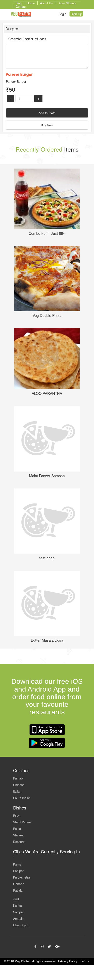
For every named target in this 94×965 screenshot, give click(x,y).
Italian (17, 791)
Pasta (17, 828)
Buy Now (47, 125)
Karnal (17, 864)
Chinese (18, 785)
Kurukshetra (21, 877)
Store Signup (67, 3)
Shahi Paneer (22, 822)
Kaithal (18, 905)
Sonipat (18, 912)
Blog (19, 3)
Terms (84, 961)
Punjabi (18, 778)
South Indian (22, 798)
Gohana (18, 884)
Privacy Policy (67, 961)
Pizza (17, 815)
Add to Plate (47, 113)
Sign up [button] (76, 14)
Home (31, 3)
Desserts (19, 841)
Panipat (18, 871)
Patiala (18, 890)
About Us (46, 3)
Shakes (18, 835)
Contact (21, 6)
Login (62, 14)
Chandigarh (21, 925)
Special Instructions (27, 39)
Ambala (18, 918)
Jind (16, 899)
